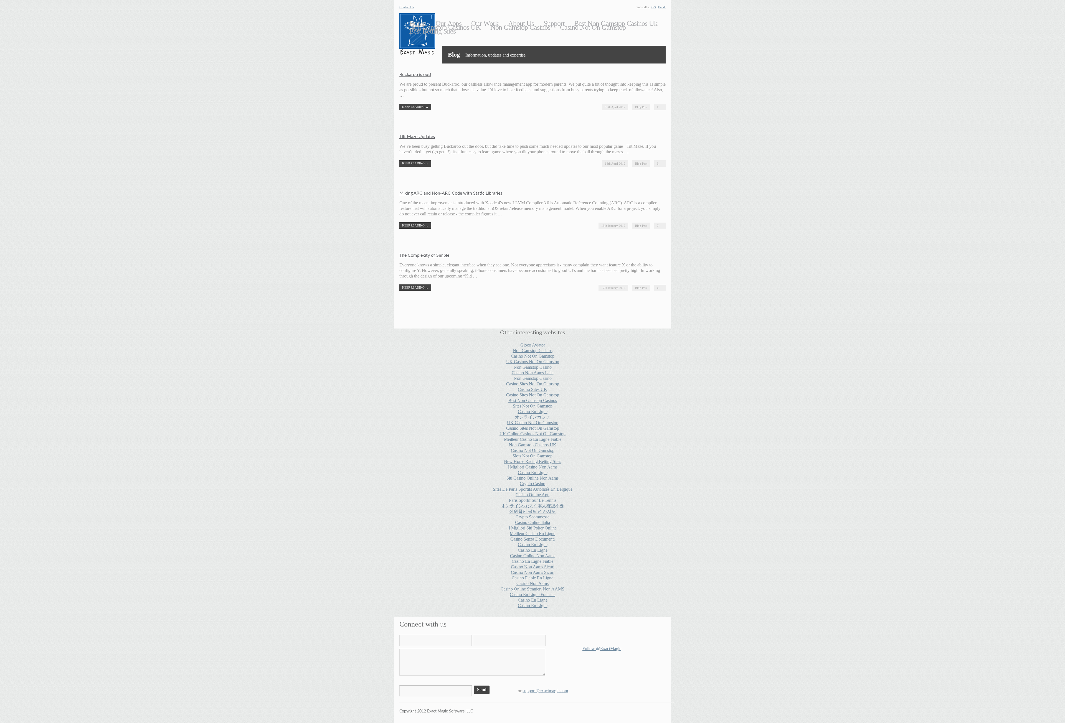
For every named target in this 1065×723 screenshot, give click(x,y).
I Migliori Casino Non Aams (532, 467)
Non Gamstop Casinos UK (445, 27)
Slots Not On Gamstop (532, 456)
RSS (653, 7)
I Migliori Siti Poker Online (533, 528)
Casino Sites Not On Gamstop (532, 383)
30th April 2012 (615, 107)
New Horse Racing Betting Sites (532, 461)
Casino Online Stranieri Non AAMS (532, 589)
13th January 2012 (613, 225)
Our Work (484, 24)
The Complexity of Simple (424, 255)
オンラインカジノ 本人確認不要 (532, 505)
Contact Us (406, 7)
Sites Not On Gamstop (532, 406)
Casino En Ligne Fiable (532, 561)
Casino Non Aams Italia (533, 372)
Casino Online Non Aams (532, 555)
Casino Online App (532, 494)
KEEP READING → (415, 106)
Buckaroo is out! (415, 74)
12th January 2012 (613, 287)
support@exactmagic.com (545, 690)
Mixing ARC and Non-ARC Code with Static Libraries (450, 193)
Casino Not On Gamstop (593, 27)
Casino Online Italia (532, 522)
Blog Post (641, 107)
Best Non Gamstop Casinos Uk (615, 24)
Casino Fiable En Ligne (532, 578)
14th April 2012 (615, 163)
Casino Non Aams (532, 583)
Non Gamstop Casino (533, 367)
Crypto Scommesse (532, 517)
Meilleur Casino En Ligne (532, 533)
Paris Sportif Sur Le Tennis (532, 500)
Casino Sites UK (532, 389)
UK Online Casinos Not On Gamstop (532, 433)
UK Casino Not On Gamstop (532, 422)
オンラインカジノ (532, 417)
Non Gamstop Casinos (520, 27)
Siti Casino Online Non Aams (532, 478)
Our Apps (448, 24)
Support (554, 24)
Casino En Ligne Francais (532, 594)
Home (417, 24)
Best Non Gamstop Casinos (532, 400)
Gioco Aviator (532, 345)
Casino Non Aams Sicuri (532, 566)
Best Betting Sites (432, 31)
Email (662, 7)
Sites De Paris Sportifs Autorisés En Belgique (532, 489)
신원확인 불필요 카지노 (532, 511)
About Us (521, 24)
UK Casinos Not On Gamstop (532, 361)
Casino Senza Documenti (532, 539)
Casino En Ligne (532, 411)
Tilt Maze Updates (417, 136)
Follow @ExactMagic (601, 648)
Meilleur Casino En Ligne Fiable (532, 439)
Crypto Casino (532, 483)
